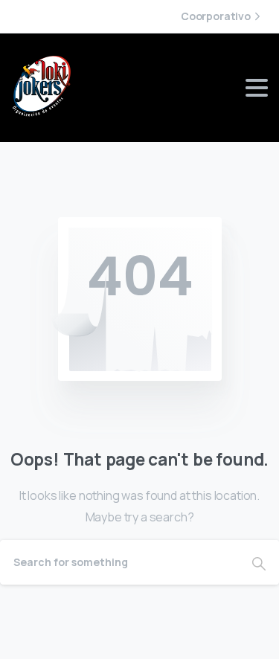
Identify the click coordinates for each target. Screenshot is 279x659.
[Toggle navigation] (257, 87)
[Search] (259, 562)
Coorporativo (216, 16)
